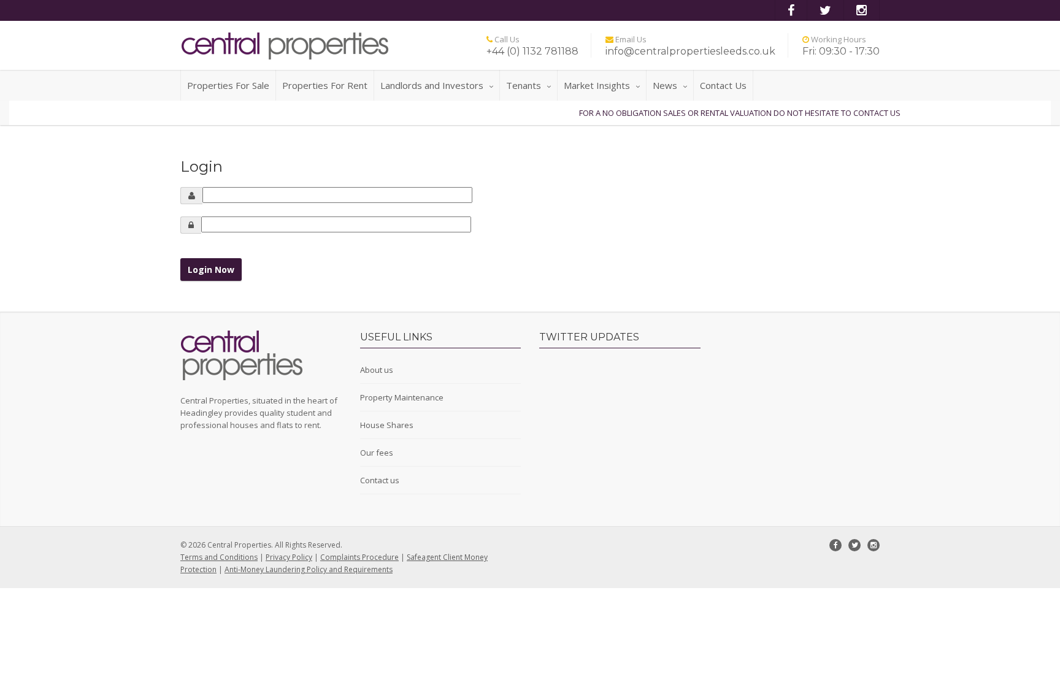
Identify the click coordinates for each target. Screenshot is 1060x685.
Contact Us (723, 85)
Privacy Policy (289, 557)
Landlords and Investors (431, 85)
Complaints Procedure (359, 557)
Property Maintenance (402, 397)
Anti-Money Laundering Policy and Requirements (309, 569)
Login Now (211, 269)
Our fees (376, 452)
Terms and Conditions (219, 557)
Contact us (379, 480)
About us (376, 369)
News (665, 85)
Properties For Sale (228, 85)
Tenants (523, 85)
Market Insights (597, 85)
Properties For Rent (324, 85)
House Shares (386, 425)
